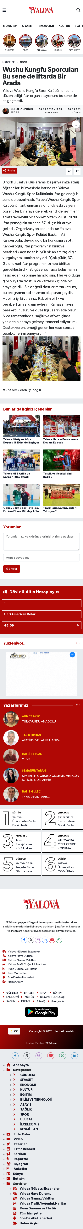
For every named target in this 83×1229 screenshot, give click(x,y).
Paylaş (11, 170)
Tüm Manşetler (17, 973)
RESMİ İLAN (29, 1129)
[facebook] (15, 1055)
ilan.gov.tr (58, 1001)
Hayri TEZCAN (32, 754)
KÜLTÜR (64, 26)
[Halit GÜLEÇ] (11, 794)
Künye (18, 1173)
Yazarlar (20, 1144)
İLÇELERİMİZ (30, 1124)
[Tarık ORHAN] (11, 737)
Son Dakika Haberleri (21, 977)
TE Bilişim (51, 1043)
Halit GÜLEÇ (31, 791)
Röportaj (20, 1159)
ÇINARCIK (63, 813)
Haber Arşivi (15, 981)
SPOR (23, 62)
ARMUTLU (21, 836)
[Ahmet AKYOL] (11, 719)
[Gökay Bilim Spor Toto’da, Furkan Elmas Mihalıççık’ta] (21, 494)
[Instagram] (38, 940)
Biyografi (20, 1164)
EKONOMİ (46, 26)
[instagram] (39, 1055)
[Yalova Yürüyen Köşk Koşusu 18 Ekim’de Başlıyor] (21, 426)
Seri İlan (19, 1154)
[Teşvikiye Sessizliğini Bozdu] (61, 460)
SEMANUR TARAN (34, 770)
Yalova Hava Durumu (20, 955)
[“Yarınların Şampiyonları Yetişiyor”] (61, 494)
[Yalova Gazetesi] (41, 10)
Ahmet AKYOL (32, 716)
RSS (15, 1031)
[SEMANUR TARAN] (11, 775)
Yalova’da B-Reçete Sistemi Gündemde (26, 867)
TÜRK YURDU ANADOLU (39, 721)
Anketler (20, 1168)
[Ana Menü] (4, 10)
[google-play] (42, 1012)
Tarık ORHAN (31, 735)
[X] (31, 940)
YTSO (26, 759)
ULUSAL (26, 1119)
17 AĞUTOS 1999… (36, 797)
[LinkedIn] (45, 940)
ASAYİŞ (41, 1001)
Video (18, 1139)
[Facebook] (24, 940)
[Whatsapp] (59, 940)
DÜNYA (25, 1001)
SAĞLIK (10, 1001)
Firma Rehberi (24, 1149)
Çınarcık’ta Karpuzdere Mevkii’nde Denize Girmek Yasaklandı (68, 822)
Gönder (11, 568)
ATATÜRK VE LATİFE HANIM (41, 740)
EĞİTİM (16, 813)
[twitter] (27, 1055)
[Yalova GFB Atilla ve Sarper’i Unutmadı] (21, 460)
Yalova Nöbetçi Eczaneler (24, 951)
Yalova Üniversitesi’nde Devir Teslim (24, 821)
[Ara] (78, 10)
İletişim (19, 1178)
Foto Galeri (22, 1134)
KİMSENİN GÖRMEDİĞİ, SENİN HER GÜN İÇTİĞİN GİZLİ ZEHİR (50, 778)
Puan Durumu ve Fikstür (22, 968)
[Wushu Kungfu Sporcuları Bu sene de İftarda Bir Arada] (41, 141)
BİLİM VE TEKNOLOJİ (52, 997)
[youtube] (50, 1055)
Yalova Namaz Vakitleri (22, 960)
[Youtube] (52, 940)
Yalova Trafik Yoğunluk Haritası (27, 964)
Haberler (9, 62)
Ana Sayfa (21, 1065)
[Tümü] (78, 643)
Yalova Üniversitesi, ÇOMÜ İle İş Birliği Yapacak (68, 868)
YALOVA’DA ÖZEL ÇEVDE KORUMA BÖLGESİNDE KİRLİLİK (67, 845)
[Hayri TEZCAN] (11, 756)
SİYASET (28, 26)
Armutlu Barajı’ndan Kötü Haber (24, 844)
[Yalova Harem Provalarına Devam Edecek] (61, 426)
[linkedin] (74, 1055)
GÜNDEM (10, 26)
